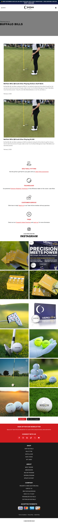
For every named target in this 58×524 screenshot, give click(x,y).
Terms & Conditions (23, 514)
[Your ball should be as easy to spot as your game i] (43, 343)
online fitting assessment (42, 171)
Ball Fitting (29, 451)
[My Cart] (56, 7)
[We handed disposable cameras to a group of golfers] (14, 373)
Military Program (29, 472)
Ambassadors (29, 470)
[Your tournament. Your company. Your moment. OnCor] (43, 373)
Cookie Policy (37, 514)
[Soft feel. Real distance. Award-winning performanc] (14, 343)
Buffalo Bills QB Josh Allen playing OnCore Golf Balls (23, 84)
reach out (35, 222)
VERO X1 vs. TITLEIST (29, 494)
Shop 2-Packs (29, 456)
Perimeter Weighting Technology (19, 188)
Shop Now (31, 2)
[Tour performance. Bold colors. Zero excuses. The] (43, 285)
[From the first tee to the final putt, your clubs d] (14, 314)
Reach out (21, 205)
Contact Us (29, 488)
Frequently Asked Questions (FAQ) (29, 485)
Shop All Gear (29, 454)
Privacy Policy (30, 514)
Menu (4, 7)
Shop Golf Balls (29, 448)
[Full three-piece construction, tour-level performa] (14, 255)
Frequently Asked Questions (23, 222)
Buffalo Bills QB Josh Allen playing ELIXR (19, 139)
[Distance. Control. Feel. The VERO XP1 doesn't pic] (43, 314)
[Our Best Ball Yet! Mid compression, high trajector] (43, 402)
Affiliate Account (29, 478)
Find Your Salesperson (29, 491)
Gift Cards (29, 459)
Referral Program (29, 475)
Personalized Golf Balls (29, 496)
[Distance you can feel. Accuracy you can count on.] (43, 255)
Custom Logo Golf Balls (29, 499)
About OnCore (29, 467)
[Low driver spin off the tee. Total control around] (14, 285)
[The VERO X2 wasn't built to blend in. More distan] (14, 402)
